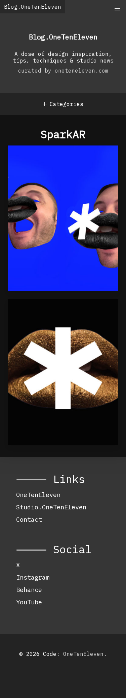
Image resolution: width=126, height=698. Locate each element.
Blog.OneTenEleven (32, 6)
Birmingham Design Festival (49, 317)
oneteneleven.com (82, 70)
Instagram (32, 577)
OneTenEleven (38, 495)
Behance (29, 590)
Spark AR (31, 159)
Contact (29, 519)
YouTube (29, 602)
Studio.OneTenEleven (51, 507)
